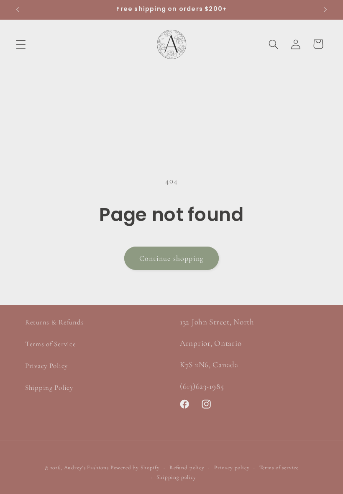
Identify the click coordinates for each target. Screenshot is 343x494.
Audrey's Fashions (86, 467)
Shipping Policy (49, 387)
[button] (21, 44)
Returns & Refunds (54, 322)
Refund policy (187, 467)
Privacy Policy (46, 365)
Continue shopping (171, 258)
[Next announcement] (325, 9)
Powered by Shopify (135, 467)
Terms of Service (50, 344)
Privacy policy (232, 467)
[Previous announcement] (17, 9)
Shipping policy (176, 477)
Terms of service (279, 467)
